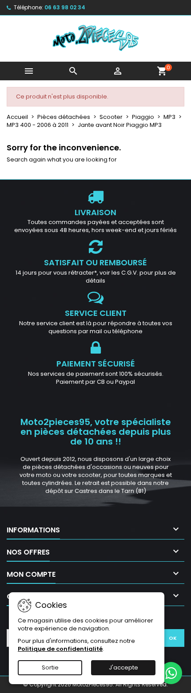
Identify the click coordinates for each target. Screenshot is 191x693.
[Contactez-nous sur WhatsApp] (171, 673)
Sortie (50, 667)
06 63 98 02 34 (64, 7)
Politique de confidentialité (60, 649)
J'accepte (123, 667)
